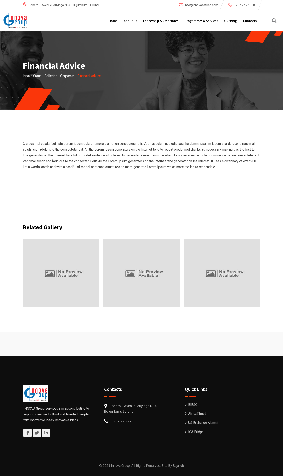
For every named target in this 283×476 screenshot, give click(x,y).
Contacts (250, 21)
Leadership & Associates (160, 21)
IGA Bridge (196, 432)
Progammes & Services (201, 21)
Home (113, 21)
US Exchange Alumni (203, 423)
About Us (130, 21)
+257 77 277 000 (245, 5)
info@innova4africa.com (201, 5)
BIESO (192, 405)
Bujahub (178, 466)
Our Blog (230, 21)
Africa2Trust (197, 414)
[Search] (274, 20)
